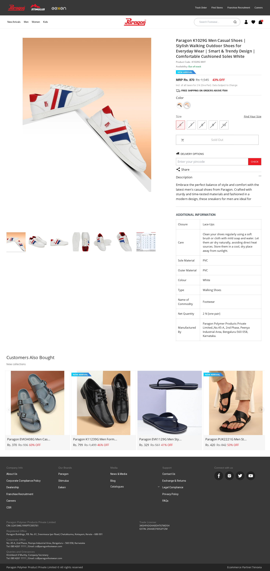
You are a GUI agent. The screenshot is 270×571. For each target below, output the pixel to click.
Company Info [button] (14, 467)
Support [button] (167, 467)
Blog (113, 480)
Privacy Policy (170, 494)
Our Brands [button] (65, 467)
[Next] (261, 409)
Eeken (62, 487)
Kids (45, 22)
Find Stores (217, 7)
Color (180, 98)
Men (26, 22)
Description (184, 177)
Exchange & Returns (174, 480)
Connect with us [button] (223, 467)
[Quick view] (37, 430)
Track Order (201, 7)
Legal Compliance (172, 487)
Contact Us (168, 473)
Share (185, 169)
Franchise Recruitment (238, 7)
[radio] (179, 105)
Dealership (12, 487)
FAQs (165, 500)
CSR (8, 507)
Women (36, 22)
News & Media (118, 473)
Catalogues (117, 486)
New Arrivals (14, 22)
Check (254, 161)
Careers (259, 7)
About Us (11, 473)
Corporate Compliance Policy (23, 480)
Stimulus (63, 480)
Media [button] (114, 467)
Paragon (63, 473)
